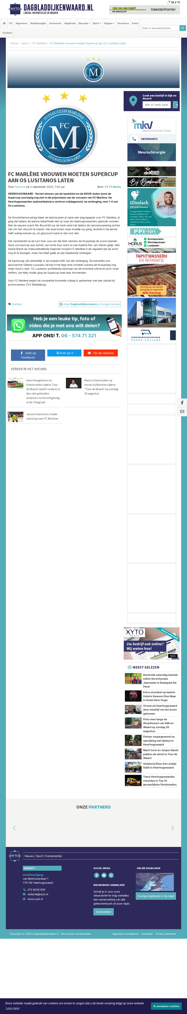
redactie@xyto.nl (38, 894)
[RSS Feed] (111, 875)
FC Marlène (39, 43)
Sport (25, 43)
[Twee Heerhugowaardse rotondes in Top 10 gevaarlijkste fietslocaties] (133, 780)
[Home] (4, 23)
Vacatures (123, 23)
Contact (7, 32)
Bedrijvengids (38, 23)
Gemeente (55, 23)
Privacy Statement (166, 934)
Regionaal (69, 23)
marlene (17, 304)
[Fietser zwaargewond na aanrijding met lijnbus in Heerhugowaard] (133, 740)
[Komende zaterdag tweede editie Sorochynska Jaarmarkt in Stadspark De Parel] (133, 678)
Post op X (66, 353)
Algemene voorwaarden (125, 934)
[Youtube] (104, 875)
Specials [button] (83, 23)
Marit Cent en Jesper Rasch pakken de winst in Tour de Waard (160, 754)
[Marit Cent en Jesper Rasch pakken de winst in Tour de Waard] (133, 754)
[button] (10, 828)
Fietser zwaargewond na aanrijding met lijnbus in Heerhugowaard (159, 740)
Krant (135, 23)
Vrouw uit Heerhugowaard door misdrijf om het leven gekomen (160, 709)
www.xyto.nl (35, 898)
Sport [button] (96, 23)
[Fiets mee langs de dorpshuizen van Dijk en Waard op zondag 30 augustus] (133, 723)
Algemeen (21, 23)
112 (10, 23)
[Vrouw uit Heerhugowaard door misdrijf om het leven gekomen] (133, 709)
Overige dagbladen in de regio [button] (156, 896)
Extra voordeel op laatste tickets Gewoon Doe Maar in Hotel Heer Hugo (159, 696)
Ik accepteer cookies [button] (166, 1006)
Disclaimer (147, 934)
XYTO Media (113, 186)
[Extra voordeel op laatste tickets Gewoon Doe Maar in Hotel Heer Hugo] (133, 696)
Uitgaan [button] (108, 23)
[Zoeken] (183, 28)
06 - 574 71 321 (78, 335)
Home (14, 43)
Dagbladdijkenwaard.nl (59, 7)
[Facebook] (97, 875)
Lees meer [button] (13, 1008)
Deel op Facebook (28, 355)
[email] (182, 411)
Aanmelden (103, 912)
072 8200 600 (36, 889)
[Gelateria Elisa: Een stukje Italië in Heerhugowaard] (133, 767)
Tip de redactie (103, 353)
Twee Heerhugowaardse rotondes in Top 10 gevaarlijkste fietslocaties (160, 780)
